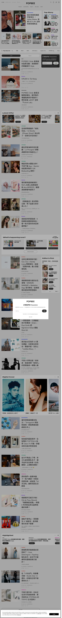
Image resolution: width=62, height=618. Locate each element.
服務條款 (33, 313)
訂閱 (44, 311)
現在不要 (30, 316)
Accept (54, 614)
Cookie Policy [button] (39, 613)
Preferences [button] (19, 614)
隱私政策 (36, 313)
